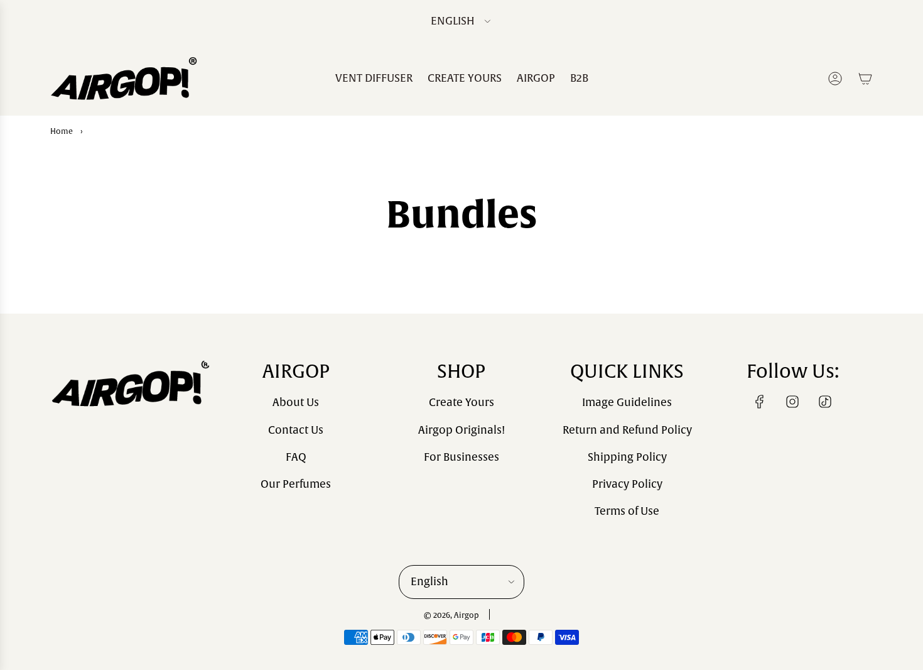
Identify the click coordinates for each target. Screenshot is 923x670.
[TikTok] (825, 402)
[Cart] (865, 78)
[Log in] (835, 78)
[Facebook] (760, 402)
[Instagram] (792, 402)
